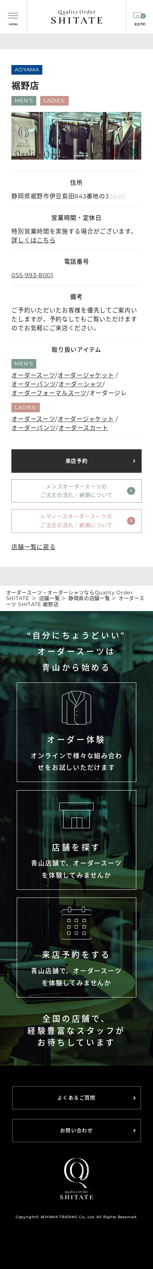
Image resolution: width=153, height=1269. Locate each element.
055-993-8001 (32, 275)
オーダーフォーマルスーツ (48, 393)
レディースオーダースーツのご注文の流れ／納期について (76, 521)
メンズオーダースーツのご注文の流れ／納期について (76, 491)
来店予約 (76, 461)
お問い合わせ (76, 1130)
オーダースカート (83, 428)
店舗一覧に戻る (33, 547)
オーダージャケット (86, 375)
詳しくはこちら (33, 240)
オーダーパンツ (33, 384)
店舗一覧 (49, 598)
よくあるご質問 (76, 1097)
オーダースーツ (33, 375)
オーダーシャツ (80, 384)
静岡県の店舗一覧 (89, 598)
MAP (117, 196)
